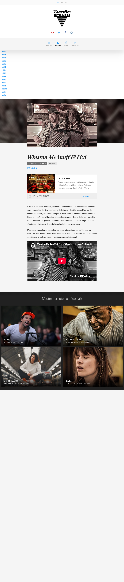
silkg (4, 70)
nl (66, 3)
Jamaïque (32, 163)
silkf (4, 67)
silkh (4, 73)
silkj (4, 79)
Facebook (32, 168)
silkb (4, 55)
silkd (4, 61)
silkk (4, 82)
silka (4, 51)
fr (58, 3)
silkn (4, 92)
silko (4, 95)
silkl (4, 86)
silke (4, 64)
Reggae (52, 163)
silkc (4, 58)
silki (4, 76)
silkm (4, 89)
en (62, 3)
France (43, 163)
